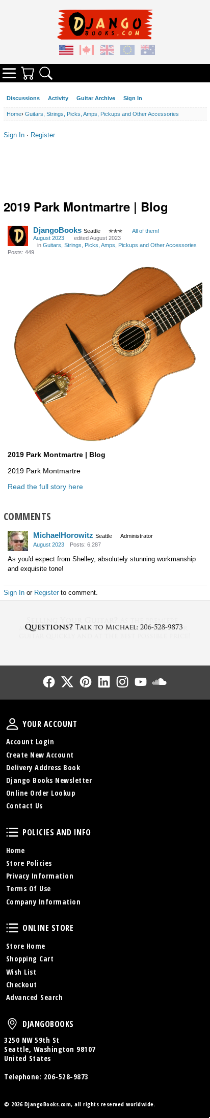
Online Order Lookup (40, 793)
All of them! (145, 231)
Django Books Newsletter (49, 780)
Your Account (12, 724)
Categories (9, 73)
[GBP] (107, 51)
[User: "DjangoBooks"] (18, 236)
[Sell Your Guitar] (105, 627)
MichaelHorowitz (63, 535)
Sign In (132, 98)
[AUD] (148, 51)
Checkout (21, 984)
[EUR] (127, 51)
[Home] (105, 24)
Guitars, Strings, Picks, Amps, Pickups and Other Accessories (120, 245)
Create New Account (40, 755)
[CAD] (87, 51)
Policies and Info (12, 832)
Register (43, 135)
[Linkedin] (104, 682)
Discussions (23, 98)
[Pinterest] (85, 682)
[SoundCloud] (159, 682)
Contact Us (24, 805)
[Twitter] (67, 682)
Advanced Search (34, 997)
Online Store (12, 928)
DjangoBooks (57, 230)
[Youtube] (141, 682)
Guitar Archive (95, 98)
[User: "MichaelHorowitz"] (18, 541)
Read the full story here (45, 486)
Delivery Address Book (43, 767)
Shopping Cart (30, 958)
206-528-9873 (66, 1076)
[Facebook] (49, 682)
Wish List (21, 972)
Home (15, 850)
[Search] (46, 73)
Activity (58, 98)
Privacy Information (40, 876)
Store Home (25, 946)
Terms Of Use (28, 888)
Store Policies (29, 863)
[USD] (66, 51)
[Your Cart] (27, 73)
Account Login (30, 741)
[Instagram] (122, 682)
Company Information (43, 902)
